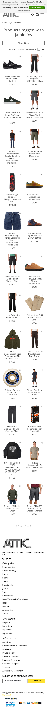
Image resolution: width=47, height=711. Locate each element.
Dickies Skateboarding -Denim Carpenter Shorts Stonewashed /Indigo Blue (12, 239)
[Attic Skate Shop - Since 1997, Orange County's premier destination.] (10, 14)
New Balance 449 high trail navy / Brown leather (34, 235)
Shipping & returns (11, 660)
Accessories (7, 610)
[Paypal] (11, 707)
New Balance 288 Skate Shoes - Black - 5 (12, 78)
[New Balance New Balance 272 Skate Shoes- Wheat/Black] (35, 182)
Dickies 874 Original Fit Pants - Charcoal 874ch (12, 428)
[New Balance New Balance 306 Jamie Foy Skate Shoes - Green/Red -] (12, 100)
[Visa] (24, 703)
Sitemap (6, 667)
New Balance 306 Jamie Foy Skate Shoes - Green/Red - (12, 116)
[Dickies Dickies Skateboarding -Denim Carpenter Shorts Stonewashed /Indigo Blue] (12, 221)
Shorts (5, 577)
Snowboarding (9, 570)
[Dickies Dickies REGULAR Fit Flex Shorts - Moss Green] (35, 139)
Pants (5, 574)
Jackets (5, 588)
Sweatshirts (7, 585)
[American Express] (28, 703)
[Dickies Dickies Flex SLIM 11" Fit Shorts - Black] (35, 378)
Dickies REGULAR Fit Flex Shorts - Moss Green (34, 153)
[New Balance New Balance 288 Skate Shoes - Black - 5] (12, 64)
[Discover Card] (32, 703)
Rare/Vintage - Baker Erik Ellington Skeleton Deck (12, 198)
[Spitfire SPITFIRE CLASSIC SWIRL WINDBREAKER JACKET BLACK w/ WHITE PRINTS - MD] (12, 450)
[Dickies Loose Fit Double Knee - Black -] (12, 303)
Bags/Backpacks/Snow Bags (15, 599)
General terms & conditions (14, 645)
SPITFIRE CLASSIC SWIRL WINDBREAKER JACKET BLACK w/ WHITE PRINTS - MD (12, 469)
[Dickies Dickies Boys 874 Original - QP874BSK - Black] (35, 64)
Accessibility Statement (12, 670)
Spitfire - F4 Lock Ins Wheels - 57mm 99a (12, 392)
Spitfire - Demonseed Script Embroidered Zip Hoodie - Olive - (12, 355)
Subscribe (36, 680)
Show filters (23, 43)
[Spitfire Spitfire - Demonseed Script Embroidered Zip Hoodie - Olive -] (12, 339)
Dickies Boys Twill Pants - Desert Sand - (35, 317)
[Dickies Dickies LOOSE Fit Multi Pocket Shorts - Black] (12, 264)
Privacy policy (8, 653)
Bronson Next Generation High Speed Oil (34, 428)
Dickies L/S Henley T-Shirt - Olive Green (12, 508)
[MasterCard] (20, 703)
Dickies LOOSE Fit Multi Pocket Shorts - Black (12, 278)
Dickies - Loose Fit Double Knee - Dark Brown (35, 353)
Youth (5, 613)
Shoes (5, 592)
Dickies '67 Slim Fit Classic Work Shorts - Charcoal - (34, 115)
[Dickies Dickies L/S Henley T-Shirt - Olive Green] (12, 494)
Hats (4, 603)
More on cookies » (24, 10)
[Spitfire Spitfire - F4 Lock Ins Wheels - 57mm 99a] (12, 378)
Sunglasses (7, 595)
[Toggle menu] (42, 14)
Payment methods (10, 656)
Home (4, 23)
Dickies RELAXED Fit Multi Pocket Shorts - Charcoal (34, 508)
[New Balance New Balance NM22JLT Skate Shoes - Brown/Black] (35, 264)
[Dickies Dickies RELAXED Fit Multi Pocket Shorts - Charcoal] (35, 494)
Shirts (5, 581)
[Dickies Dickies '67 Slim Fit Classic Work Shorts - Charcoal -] (35, 100)
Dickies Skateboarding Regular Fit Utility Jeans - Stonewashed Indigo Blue (12, 157)
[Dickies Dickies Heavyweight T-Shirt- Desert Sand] (35, 450)
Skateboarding (9, 567)
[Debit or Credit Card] (40, 703)
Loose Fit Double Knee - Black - (12, 316)
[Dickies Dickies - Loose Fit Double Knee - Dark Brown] (35, 339)
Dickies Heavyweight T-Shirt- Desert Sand (34, 465)
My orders (7, 626)
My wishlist (7, 633)
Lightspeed (6, 695)
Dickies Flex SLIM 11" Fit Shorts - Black (34, 392)
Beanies (6, 606)
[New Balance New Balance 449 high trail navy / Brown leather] (35, 221)
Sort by (21, 50)
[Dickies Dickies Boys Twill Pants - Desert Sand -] (35, 303)
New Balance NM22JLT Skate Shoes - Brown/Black (35, 280)
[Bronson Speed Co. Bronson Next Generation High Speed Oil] (35, 414)
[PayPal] (36, 703)
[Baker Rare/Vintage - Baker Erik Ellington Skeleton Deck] (12, 182)
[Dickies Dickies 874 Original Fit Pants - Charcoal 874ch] (12, 414)
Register (6, 622)
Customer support (10, 663)
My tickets (7, 629)
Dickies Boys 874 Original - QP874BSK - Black (35, 78)
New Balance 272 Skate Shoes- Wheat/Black (34, 196)
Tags (10, 23)
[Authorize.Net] (11, 699)
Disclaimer (7, 649)
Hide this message (36, 8)
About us (6, 642)
